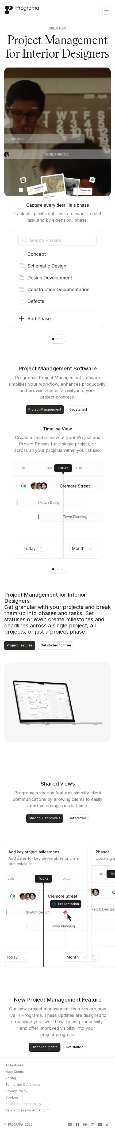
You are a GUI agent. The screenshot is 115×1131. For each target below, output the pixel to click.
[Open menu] (107, 10)
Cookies (12, 1097)
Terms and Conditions (22, 1084)
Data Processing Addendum (27, 1110)
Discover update (45, 1047)
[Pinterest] (85, 1124)
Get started (78, 409)
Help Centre (14, 1072)
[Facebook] (77, 1124)
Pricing (10, 1078)
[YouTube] (100, 1124)
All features (14, 1065)
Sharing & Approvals (44, 818)
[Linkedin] (92, 1124)
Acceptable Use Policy (23, 1104)
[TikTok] (107, 1124)
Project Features (20, 645)
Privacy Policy (16, 1091)
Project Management (44, 409)
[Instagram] (70, 1124)
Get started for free (56, 645)
